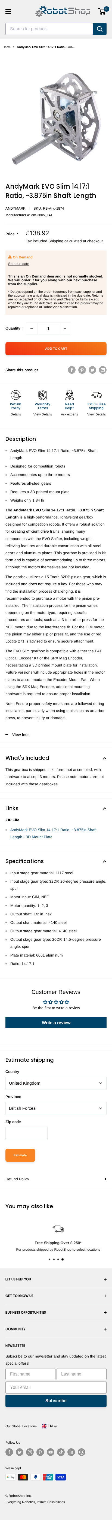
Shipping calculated (65, 241)
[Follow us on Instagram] (30, 1452)
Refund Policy (17, 1179)
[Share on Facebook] (72, 370)
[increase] (65, 328)
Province (13, 1096)
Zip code (13, 1122)
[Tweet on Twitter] (92, 370)
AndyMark (15, 208)
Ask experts (69, 414)
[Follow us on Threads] (81, 1452)
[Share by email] (103, 370)
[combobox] (49, 29)
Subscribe (56, 1400)
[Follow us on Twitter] (19, 1452)
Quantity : (14, 328)
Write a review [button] (56, 1022)
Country (12, 1071)
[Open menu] (8, 11)
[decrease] (32, 328)
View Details (42, 414)
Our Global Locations (21, 1426)
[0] (102, 11)
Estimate (20, 1155)
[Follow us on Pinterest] (40, 1452)
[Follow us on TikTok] (61, 1452)
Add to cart (56, 349)
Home (7, 47)
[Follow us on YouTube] (50, 1452)
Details (16, 414)
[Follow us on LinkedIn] (71, 1452)
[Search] (100, 29)
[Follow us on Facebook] (9, 1452)
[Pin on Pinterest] (82, 370)
